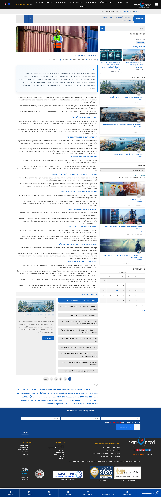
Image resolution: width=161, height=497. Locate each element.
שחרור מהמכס (66, 402)
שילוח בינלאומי (36, 402)
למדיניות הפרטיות (115, 424)
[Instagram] (134, 451)
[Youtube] (143, 451)
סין (44, 398)
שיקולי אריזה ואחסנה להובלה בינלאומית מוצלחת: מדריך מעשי (79, 341)
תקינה (39, 405)
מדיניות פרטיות (23, 451)
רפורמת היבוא (75, 402)
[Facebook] (149, 451)
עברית (62, 458)
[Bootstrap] (140, 451)
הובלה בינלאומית (69, 391)
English (61, 460)
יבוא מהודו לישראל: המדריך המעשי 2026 (128, 156)
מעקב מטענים (61, 2)
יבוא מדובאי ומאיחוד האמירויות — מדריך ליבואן (126, 99)
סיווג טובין (48, 398)
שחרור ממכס (58, 402)
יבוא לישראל (63, 395)
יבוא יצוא (61, 452)
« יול (143, 312)
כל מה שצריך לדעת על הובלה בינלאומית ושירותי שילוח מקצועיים (123, 229)
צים (86, 402)
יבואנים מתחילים (136, 201)
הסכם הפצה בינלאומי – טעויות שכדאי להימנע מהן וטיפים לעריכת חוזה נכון (123, 258)
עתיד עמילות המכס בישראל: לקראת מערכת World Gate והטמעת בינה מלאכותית (79, 333)
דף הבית (137, 11)
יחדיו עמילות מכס (126, 11)
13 (117, 292)
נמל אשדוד (84, 398)
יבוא (20, 391)
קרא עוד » (139, 101)
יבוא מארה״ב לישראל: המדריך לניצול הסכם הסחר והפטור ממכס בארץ (122, 127)
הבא (45, 381)
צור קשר (82, 7)
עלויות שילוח (40, 398)
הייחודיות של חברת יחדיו (56, 449)
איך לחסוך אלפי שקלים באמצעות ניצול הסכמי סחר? (80, 372)
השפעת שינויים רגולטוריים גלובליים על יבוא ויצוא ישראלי (79, 349)
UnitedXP (95, 391)
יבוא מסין (49, 395)
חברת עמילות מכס (46, 391)
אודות (120, 2)
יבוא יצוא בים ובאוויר (76, 395)
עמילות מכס (28, 398)
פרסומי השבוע (91, 2)
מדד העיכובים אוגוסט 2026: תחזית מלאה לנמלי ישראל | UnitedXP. (79, 365)
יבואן (45, 395)
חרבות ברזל (29, 391)
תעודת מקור (52, 405)
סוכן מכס (69, 398)
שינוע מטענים (80, 405)
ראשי (127, 2)
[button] (143, 35)
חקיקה (37, 391)
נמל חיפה (76, 398)
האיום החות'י (83, 391)
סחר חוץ (54, 398)
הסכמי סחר (57, 391)
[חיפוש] (102, 30)
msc (91, 391)
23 (142, 302)
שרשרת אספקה (62, 405)
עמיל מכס (66, 61)
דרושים (49, 2)
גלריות (40, 2)
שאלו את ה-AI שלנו (22, 4)
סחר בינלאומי (62, 398)
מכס (91, 398)
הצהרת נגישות (23, 449)
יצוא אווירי (35, 395)
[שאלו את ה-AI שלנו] (31, 4)
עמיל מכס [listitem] (140, 44)
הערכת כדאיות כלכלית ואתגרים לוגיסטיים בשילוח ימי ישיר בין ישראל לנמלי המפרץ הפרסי (78, 324)
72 (51, 381)
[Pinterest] (137, 451)
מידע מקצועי (77, 2)
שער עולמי (71, 405)
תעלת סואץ (44, 405)
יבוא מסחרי (55, 395)
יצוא (41, 394)
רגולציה (83, 402)
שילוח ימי (24, 402)
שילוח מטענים (92, 405)
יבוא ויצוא (88, 395)
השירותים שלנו (105, 2)
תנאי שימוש (24, 447)
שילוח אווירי (49, 402)
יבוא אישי (95, 395)
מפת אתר (25, 453)
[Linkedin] (146, 451)
